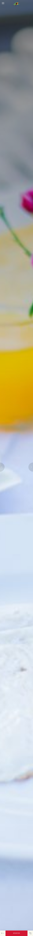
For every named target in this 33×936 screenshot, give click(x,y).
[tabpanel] (16, 468)
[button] (3, 3)
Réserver (16, 933)
